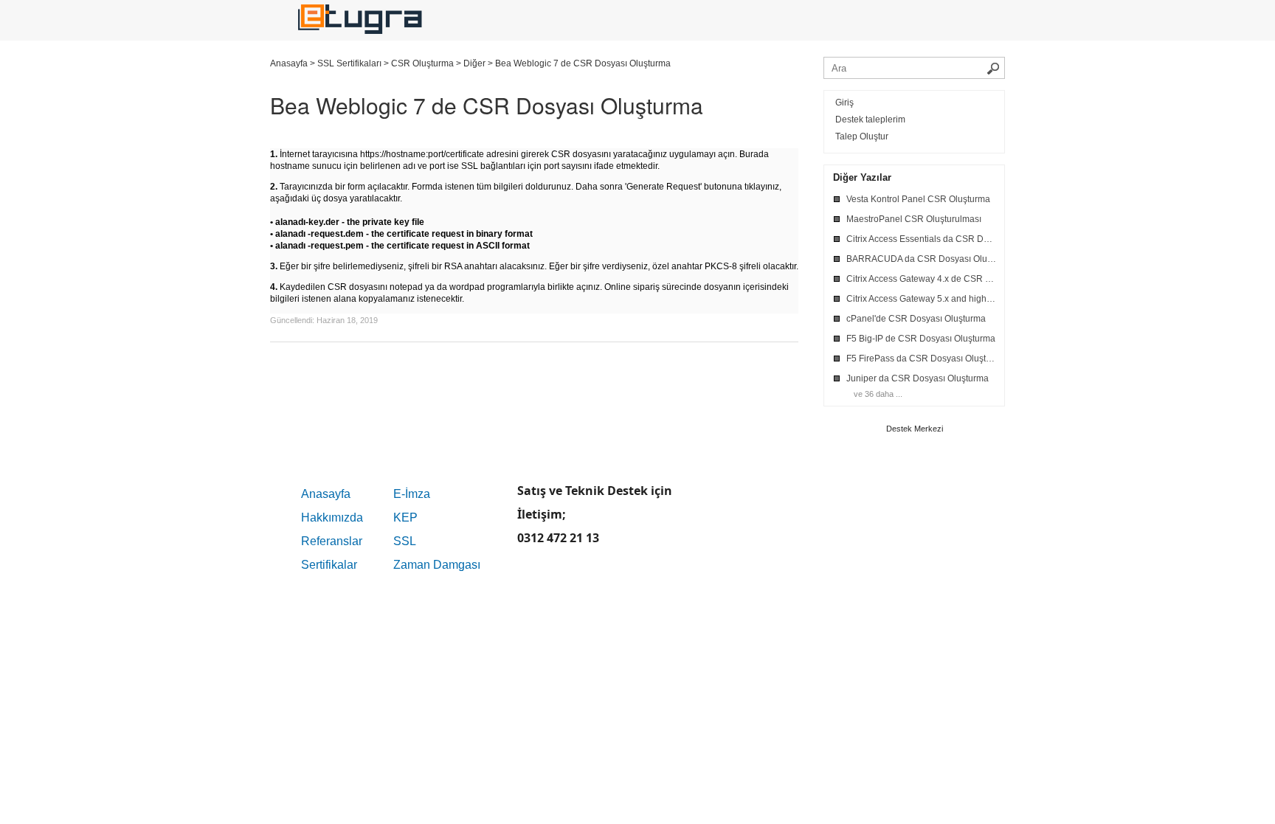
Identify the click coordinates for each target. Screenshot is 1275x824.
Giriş (844, 102)
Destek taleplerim (870, 119)
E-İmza (411, 494)
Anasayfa (325, 494)
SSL (404, 541)
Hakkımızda (332, 517)
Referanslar (331, 541)
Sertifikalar (329, 564)
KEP (405, 517)
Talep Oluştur (861, 136)
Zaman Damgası (436, 564)
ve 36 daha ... (878, 394)
